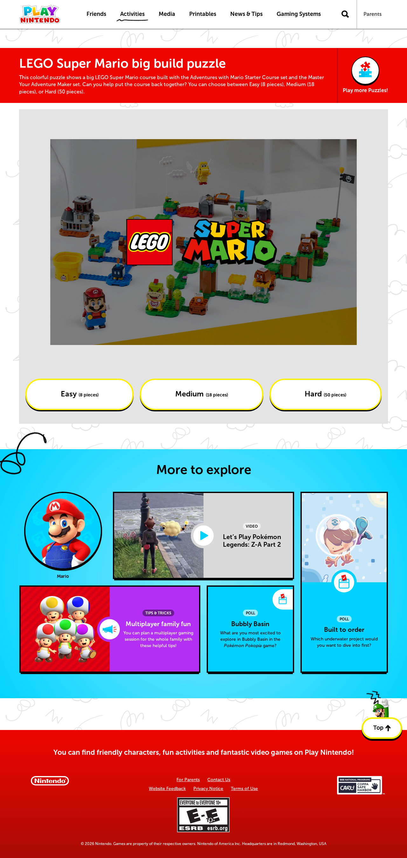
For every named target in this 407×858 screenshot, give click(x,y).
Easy (80, 394)
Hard (325, 394)
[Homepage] (46, 14)
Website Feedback (167, 788)
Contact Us (218, 779)
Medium (201, 394)
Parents (372, 14)
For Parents (188, 779)
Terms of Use (244, 788)
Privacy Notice (208, 788)
